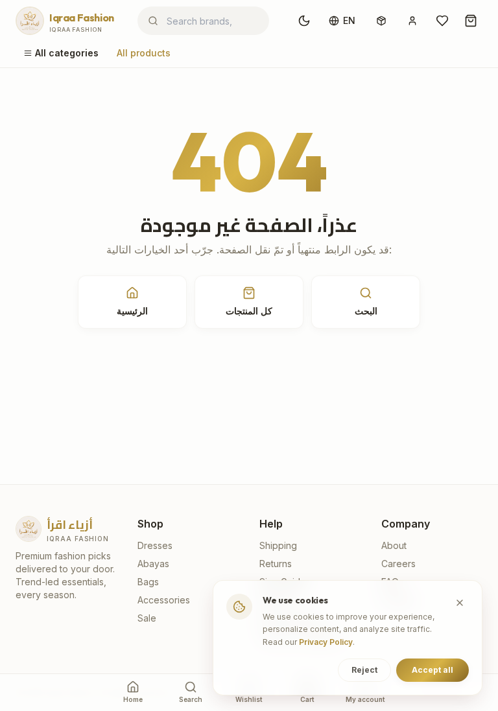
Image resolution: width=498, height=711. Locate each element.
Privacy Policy (326, 642)
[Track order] (381, 21)
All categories (67, 52)
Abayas (153, 563)
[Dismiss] (460, 603)
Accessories (163, 599)
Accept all (432, 670)
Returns (275, 563)
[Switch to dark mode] (304, 20)
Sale (146, 618)
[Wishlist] (442, 20)
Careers (398, 563)
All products (144, 52)
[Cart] (470, 20)
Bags (148, 581)
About (394, 545)
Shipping (278, 545)
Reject (364, 670)
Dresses (154, 545)
